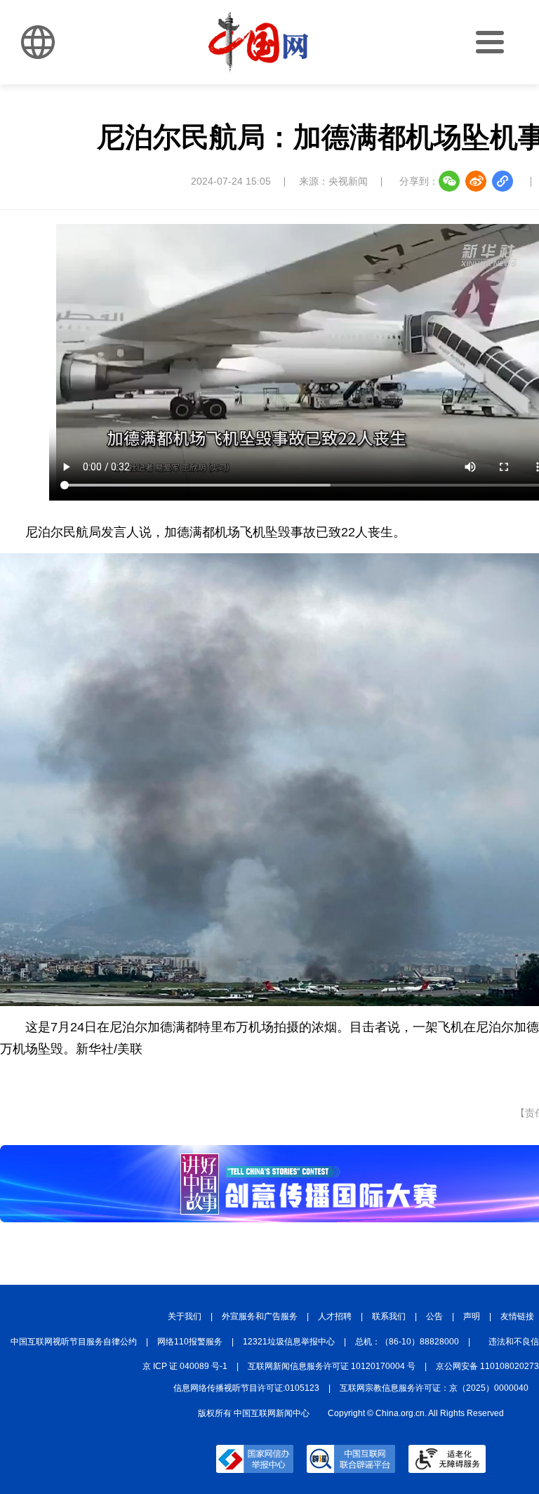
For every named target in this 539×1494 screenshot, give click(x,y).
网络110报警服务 (189, 1342)
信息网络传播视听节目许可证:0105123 (246, 1388)
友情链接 (517, 1316)
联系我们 (389, 1316)
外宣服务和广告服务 (260, 1316)
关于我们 (184, 1316)
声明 (471, 1316)
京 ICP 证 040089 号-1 (184, 1366)
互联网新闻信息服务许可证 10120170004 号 (331, 1366)
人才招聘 (335, 1316)
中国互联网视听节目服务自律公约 (74, 1342)
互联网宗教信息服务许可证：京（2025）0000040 (434, 1388)
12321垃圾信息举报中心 (289, 1342)
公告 (434, 1316)
